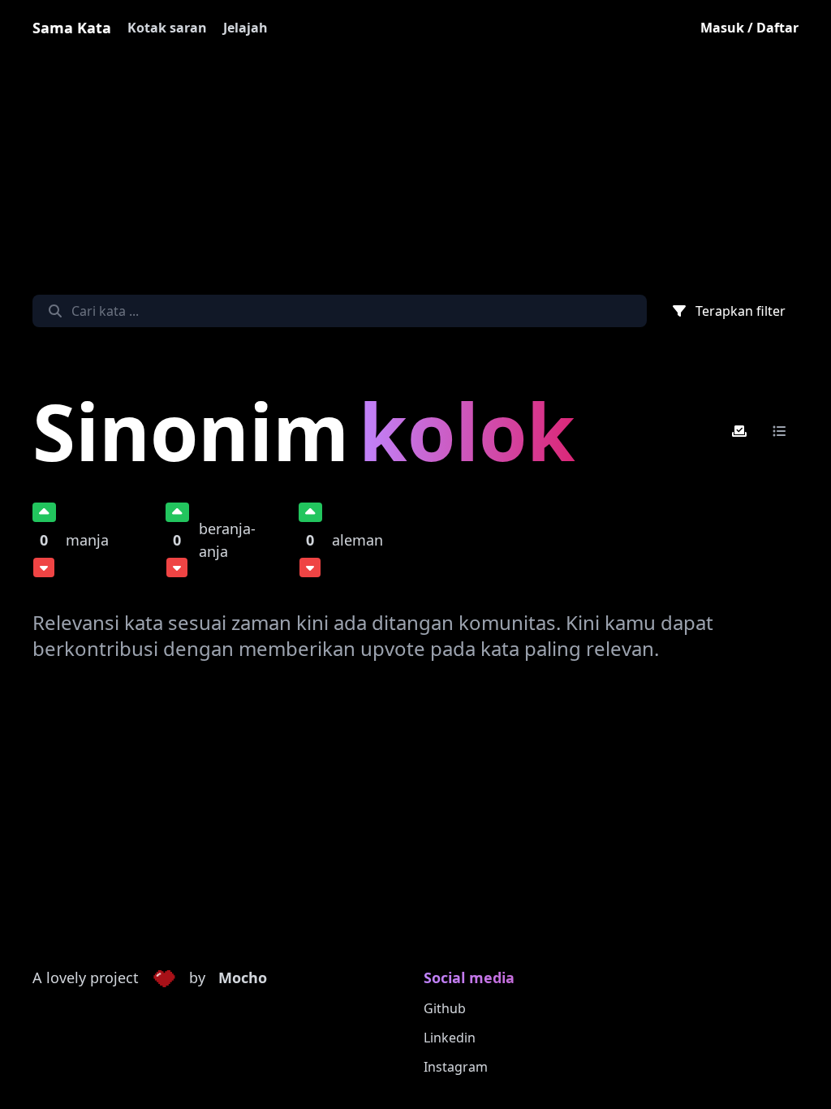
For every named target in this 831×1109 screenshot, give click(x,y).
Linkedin (450, 1037)
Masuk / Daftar (749, 28)
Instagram (456, 1067)
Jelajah (245, 28)
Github (445, 1008)
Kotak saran (167, 28)
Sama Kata (71, 27)
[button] (164, 978)
